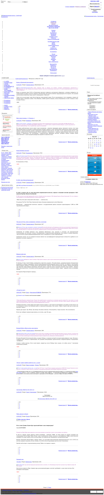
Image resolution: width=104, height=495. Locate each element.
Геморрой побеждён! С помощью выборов (93, 119)
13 (98, 142)
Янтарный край (53, 55)
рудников (3, 172)
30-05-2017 (19, 153)
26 (96, 146)
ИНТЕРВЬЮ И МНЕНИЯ (53, 26)
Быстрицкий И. (53, 69)
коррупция (3, 163)
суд (11, 174)
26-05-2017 (19, 224)
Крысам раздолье (92, 132)
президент (3, 169)
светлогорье (4, 173)
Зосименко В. (53, 70)
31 (92, 147)
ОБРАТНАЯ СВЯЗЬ (9, 98)
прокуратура (10, 169)
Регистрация (95, 12)
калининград (4, 161)
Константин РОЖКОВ (35, 292)
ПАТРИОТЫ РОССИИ (53, 41)
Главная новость (30, 84)
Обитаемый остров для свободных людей (6, 189)
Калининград (53, 32)
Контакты (26, 490)
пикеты (6, 166)
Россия (53, 31)
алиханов (3, 154)
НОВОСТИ (53, 22)
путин (7, 170)
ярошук (3, 179)
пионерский (4, 168)
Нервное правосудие (93, 117)
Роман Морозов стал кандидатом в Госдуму (93, 129)
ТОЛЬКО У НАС (8, 106)
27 (98, 146)
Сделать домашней (69, 6)
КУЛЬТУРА (7, 85)
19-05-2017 (19, 256)
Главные (53, 30)
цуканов (6, 177)
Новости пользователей (53, 39)
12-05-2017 (19, 365)
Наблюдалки (29, 461)
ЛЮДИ (6, 105)
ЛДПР (53, 46)
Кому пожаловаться (53, 61)
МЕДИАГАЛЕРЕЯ (53, 25)
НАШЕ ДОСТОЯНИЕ (7, 89)
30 (90, 147)
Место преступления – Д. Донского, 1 (25, 118)
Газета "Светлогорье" (31, 392)
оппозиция (4, 165)
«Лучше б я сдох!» (20, 290)
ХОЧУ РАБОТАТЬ (8, 91)
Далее (49, 487)
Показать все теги (5, 182)
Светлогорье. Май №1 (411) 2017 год (25, 389)
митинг (8, 163)
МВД (10, 152)
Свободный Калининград (21, 78)
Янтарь (37, 365)
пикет (2, 166)
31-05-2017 (19, 84)
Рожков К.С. (53, 65)
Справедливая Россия (53, 45)
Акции (53, 57)
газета (7, 155)
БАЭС (2, 152)
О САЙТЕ (6, 81)
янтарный (3, 178)
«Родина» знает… (92, 131)
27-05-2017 (19, 182)
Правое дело (53, 48)
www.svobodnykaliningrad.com (29, 493)
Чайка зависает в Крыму (22, 414)
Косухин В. (53, 66)
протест (3, 170)
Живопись (53, 59)
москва (7, 164)
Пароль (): (95, 6)
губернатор (4, 156)
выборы (3, 155)
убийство (3, 175)
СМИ (53, 60)
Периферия (53, 34)
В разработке (53, 51)
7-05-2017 (18, 461)
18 (94, 144)
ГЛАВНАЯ (53, 21)
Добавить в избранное (80, 6)
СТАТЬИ (6, 94)
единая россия (4, 157)
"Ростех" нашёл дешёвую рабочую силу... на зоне (28, 362)
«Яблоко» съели (92, 115)
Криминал (53, 35)
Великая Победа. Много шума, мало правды (27, 328)
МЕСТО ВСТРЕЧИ (53, 27)
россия (10, 170)
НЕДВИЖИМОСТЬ (9, 86)
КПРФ (53, 42)
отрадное (9, 165)
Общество (53, 38)
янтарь (8, 178)
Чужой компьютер (95, 9)
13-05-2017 (19, 330)
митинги (3, 164)
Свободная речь (91, 78)
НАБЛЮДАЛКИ (8, 82)
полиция (10, 168)
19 (96, 144)
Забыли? (96, 6)
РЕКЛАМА (7, 92)
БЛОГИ (53, 24)
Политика (53, 56)
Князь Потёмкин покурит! (22, 150)
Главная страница (6, 490)
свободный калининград (7, 174)
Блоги (27, 292)
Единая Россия (53, 49)
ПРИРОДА (6, 109)
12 (96, 142)
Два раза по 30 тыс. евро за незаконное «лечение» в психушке (31, 221)
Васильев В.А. (53, 64)
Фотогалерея (53, 72)
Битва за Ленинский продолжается (24, 82)
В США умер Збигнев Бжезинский (24, 180)
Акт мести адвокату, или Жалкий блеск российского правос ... (94, 122)
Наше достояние (30, 365)
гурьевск (9, 156)
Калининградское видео (7, 187)
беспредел (8, 154)
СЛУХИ (6, 84)
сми (9, 174)
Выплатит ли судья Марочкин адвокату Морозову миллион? (95, 126)
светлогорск (9, 172)
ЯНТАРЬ (6, 107)
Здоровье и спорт (53, 36)
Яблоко (53, 44)
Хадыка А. (53, 68)
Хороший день (19, 459)
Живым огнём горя (21, 254)
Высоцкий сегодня (92, 114)
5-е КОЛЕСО (7, 87)
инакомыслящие (5, 160)
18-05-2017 (19, 292)
